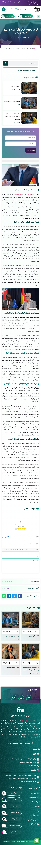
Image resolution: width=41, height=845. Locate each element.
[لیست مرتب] (13, 549)
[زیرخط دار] (8, 549)
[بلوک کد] (20, 549)
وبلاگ (37, 632)
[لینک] (22, 549)
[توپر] (4, 549)
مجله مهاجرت (35, 793)
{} (24, 549)
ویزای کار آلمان (18, 195)
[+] (27, 549)
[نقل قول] (18, 549)
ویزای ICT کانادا (34, 824)
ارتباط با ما (36, 806)
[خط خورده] (11, 549)
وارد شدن (4, 537)
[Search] (3, 9)
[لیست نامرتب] (15, 549)
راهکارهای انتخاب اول (27, 720)
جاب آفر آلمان (28, 195)
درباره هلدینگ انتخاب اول (20, 716)
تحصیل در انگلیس (34, 820)
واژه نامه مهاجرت (34, 798)
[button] (5, 70)
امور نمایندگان (35, 802)
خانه (34, 49)
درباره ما (37, 811)
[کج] (6, 549)
